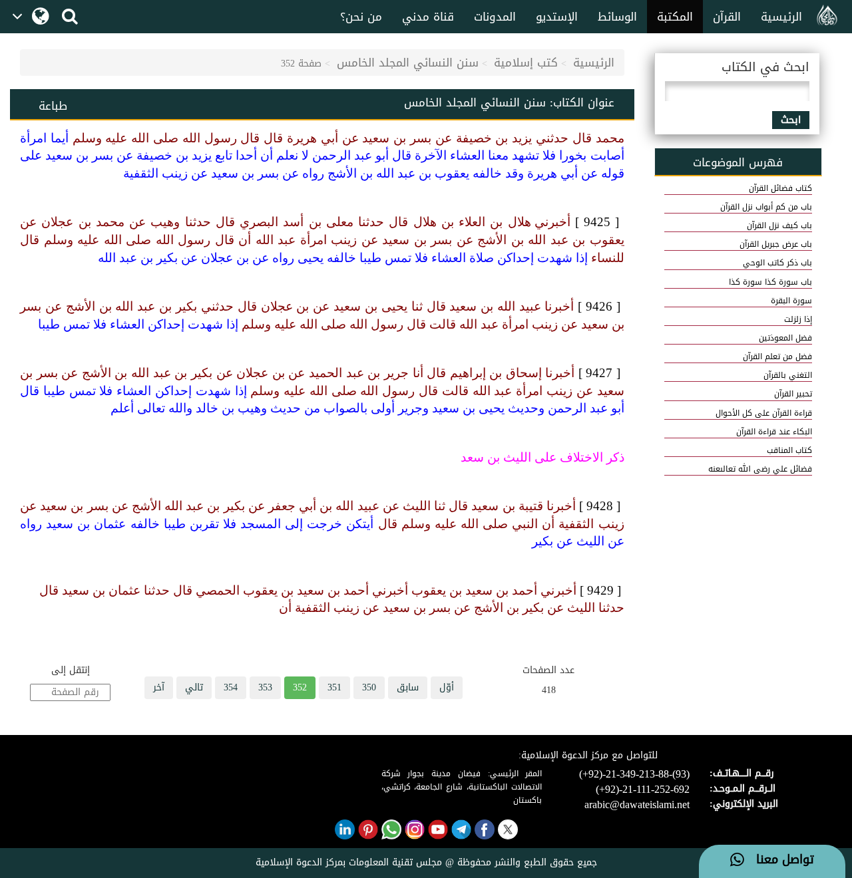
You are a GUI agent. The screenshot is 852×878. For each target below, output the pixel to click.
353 (265, 687)
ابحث (791, 120)
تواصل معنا (779, 860)
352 (300, 687)
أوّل (446, 687)
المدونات (495, 16)
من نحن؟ (361, 16)
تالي (194, 687)
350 (369, 687)
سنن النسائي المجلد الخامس (408, 62)
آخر (158, 687)
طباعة (53, 105)
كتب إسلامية (526, 62)
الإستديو (557, 16)
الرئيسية (781, 16)
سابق (408, 687)
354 (231, 687)
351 (334, 687)
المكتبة (675, 16)
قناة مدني (428, 16)
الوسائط (617, 16)
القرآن (727, 16)
